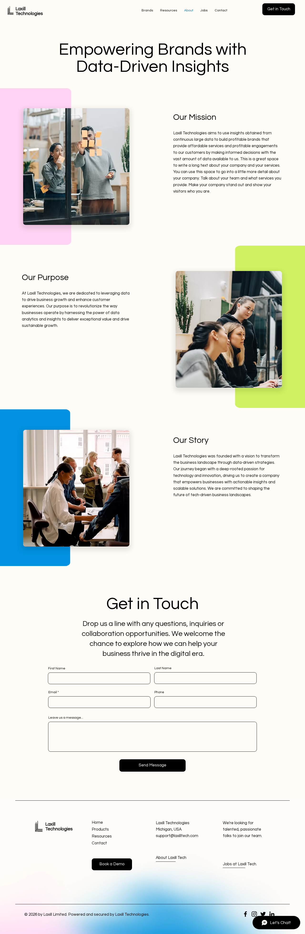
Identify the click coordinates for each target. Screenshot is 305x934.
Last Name (163, 668)
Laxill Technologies (59, 826)
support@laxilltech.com (177, 836)
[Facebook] (245, 914)
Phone (159, 692)
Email (52, 692)
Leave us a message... (65, 717)
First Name (56, 668)
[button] (278, 9)
